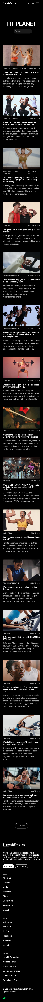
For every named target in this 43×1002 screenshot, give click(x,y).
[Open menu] (37, 3)
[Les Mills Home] (9, 3)
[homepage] (14, 845)
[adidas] (28, 3)
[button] (33, 3)
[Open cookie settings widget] (4, 998)
